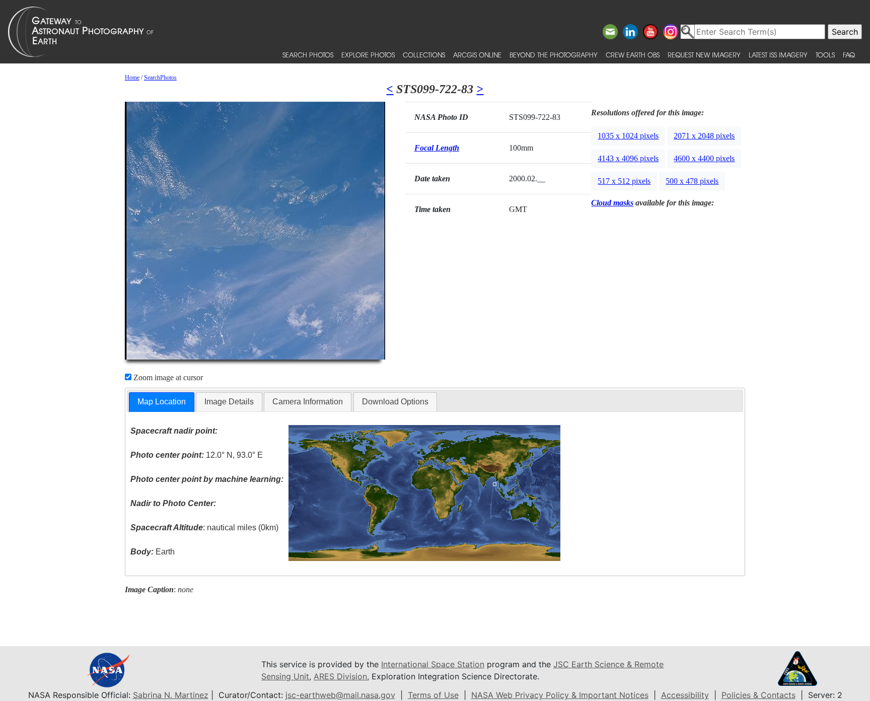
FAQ (849, 54)
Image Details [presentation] (229, 401)
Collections (424, 54)
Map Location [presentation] (161, 401)
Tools (825, 54)
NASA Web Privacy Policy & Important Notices (559, 695)
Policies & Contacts (758, 695)
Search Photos (307, 54)
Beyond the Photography (554, 54)
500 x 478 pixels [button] (692, 181)
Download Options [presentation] (395, 401)
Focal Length (436, 148)
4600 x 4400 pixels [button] (704, 158)
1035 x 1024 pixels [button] (628, 135)
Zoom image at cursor (167, 377)
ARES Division (340, 676)
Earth (152, 551)
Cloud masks (612, 202)
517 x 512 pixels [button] (624, 181)
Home (132, 77)
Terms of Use (433, 695)
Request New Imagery (704, 54)
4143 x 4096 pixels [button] (628, 158)
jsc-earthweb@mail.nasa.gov (340, 695)
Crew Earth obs (633, 54)
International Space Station (432, 664)
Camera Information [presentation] (307, 401)
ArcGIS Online (477, 54)
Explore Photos (368, 54)
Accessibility (685, 695)
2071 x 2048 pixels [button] (704, 135)
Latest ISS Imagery (778, 54)
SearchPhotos (160, 77)
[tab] (161, 402)
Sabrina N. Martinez (170, 695)
